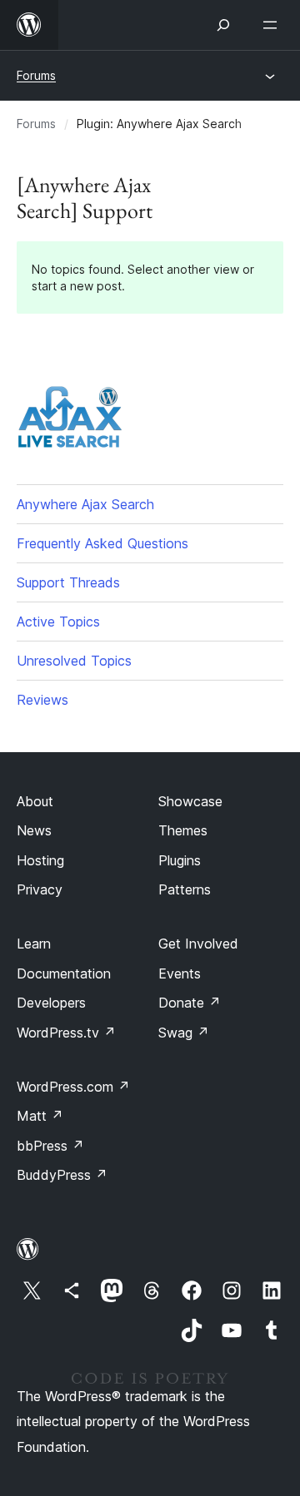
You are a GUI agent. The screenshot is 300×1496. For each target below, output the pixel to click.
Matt (40, 1115)
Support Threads (68, 582)
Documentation (64, 973)
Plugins (179, 860)
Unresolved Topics (74, 660)
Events (179, 973)
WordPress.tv (66, 1032)
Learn (34, 943)
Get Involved (198, 943)
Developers (51, 1002)
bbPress (50, 1145)
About (35, 801)
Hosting (40, 860)
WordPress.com (73, 1086)
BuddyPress (62, 1175)
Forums (36, 75)
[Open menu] (273, 25)
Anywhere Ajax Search (85, 504)
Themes (183, 830)
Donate (189, 1002)
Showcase (190, 801)
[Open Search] (223, 25)
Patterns (184, 889)
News (34, 830)
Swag (183, 1032)
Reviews (42, 699)
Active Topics (58, 621)
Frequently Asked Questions (102, 543)
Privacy (39, 889)
